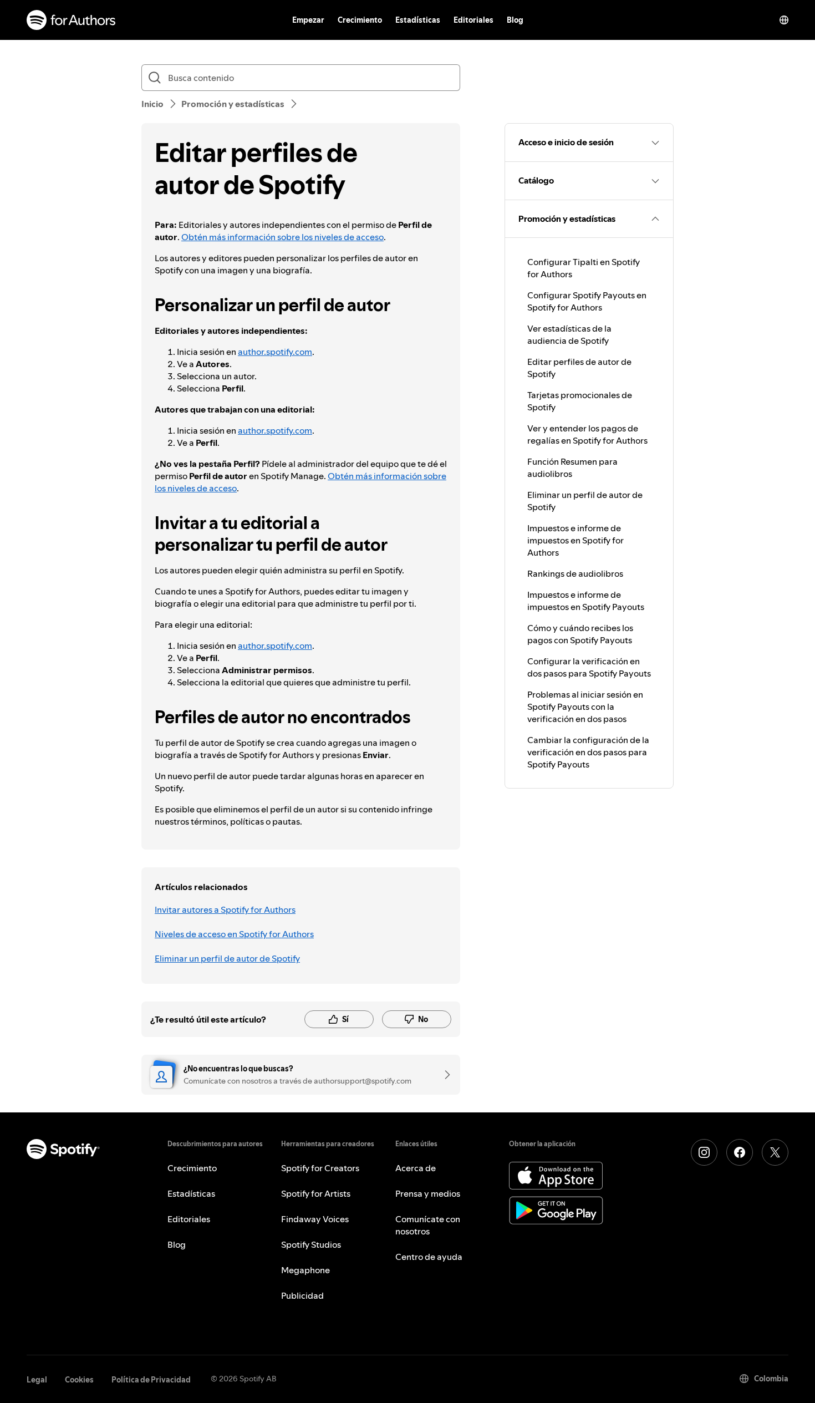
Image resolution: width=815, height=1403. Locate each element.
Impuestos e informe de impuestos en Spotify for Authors (575, 540)
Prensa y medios (427, 1193)
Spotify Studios (311, 1244)
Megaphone (305, 1270)
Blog (515, 20)
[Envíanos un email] (443, 1074)
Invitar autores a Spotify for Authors (225, 909)
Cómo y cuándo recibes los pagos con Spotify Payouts (580, 634)
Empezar (308, 20)
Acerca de (415, 1168)
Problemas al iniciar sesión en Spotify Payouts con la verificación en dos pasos (585, 706)
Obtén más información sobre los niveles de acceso (282, 237)
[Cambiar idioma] (784, 20)
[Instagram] (704, 1152)
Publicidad (302, 1295)
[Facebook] (739, 1152)
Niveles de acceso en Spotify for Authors (234, 934)
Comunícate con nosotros (427, 1225)
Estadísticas (417, 20)
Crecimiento (360, 20)
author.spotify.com (275, 351)
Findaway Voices (315, 1219)
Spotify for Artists (315, 1193)
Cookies (79, 1379)
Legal (37, 1379)
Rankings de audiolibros (575, 573)
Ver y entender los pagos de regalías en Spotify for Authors (587, 434)
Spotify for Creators (320, 1168)
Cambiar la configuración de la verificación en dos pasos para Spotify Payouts (588, 752)
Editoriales (473, 20)
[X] (775, 1152)
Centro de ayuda (428, 1256)
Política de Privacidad (151, 1379)
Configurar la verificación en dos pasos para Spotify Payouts (589, 667)
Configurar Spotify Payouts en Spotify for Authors (586, 301)
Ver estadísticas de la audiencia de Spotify (569, 334)
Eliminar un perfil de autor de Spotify (227, 958)
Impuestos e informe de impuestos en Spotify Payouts (585, 600)
